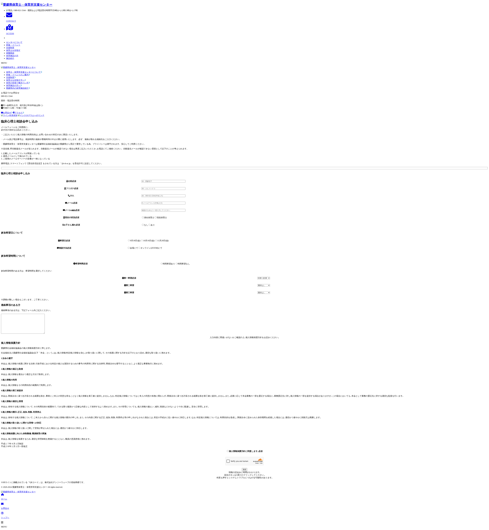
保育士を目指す (13, 50)
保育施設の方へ (13, 85)
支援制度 (10, 48)
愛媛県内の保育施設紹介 (17, 88)
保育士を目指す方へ (15, 80)
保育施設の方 (12, 56)
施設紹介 (10, 58)
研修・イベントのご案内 (17, 75)
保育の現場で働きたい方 (17, 83)
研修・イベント (13, 45)
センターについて (14, 42)
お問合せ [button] (7, 113)
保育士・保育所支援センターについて (23, 72)
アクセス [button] (19, 113)
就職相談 (10, 53)
